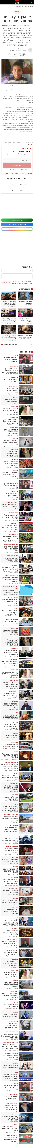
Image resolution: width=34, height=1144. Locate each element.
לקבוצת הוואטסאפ (15, 220)
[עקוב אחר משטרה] (26, 174)
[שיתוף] (20, 54)
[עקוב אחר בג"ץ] (20, 174)
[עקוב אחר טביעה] (13, 174)
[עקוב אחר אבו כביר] (4, 174)
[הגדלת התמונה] (30, 61)
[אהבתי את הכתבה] (21, 184)
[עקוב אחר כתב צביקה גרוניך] (18, 49)
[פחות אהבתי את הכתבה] (12, 184)
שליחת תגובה (6, 282)
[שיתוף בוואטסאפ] (24, 54)
